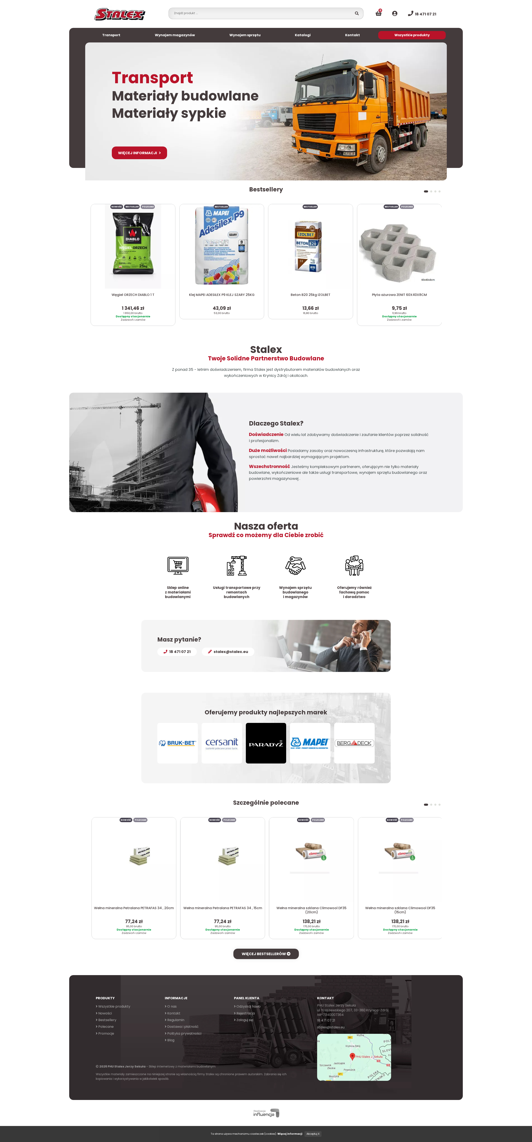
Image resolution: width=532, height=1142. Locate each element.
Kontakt (352, 35)
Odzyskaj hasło (248, 1006)
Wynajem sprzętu (245, 35)
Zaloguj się (244, 1020)
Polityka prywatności (183, 1033)
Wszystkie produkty (412, 35)
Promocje (105, 1033)
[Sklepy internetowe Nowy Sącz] (266, 1113)
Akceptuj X (313, 1134)
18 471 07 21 (326, 1020)
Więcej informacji (289, 1134)
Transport (111, 35)
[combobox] (262, 13)
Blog (170, 1040)
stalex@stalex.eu (331, 1027)
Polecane (105, 1026)
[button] (425, 191)
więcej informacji (137, 152)
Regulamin (175, 1020)
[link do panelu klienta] (394, 13)
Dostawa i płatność (182, 1026)
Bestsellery (106, 1020)
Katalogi (303, 35)
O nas (171, 1006)
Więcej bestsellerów (264, 953)
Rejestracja (245, 1013)
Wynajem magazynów (175, 35)
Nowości (104, 1013)
